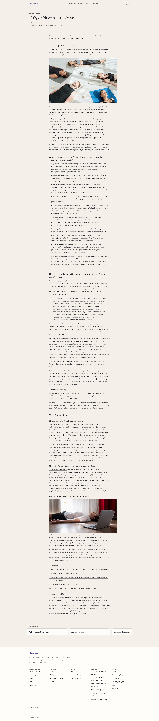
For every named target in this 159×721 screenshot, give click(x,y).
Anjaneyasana (77, 632)
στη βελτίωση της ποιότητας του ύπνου (65, 289)
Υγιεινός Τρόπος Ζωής (78, 678)
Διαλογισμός (54, 675)
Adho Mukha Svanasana (39, 632)
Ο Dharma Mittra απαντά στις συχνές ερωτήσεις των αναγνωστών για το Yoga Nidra (78, 569)
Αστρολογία (33, 675)
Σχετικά (114, 671)
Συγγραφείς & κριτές (118, 675)
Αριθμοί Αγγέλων (34, 671)
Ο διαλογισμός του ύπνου (58, 469)
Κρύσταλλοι (33, 685)
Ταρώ (31, 682)
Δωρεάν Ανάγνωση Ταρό (99, 699)
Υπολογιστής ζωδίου (98, 690)
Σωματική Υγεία (76, 675)
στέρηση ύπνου (86, 187)
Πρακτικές (81, 3)
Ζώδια (31, 678)
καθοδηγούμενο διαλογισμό (79, 107)
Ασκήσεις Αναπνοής (56, 678)
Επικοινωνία (116, 678)
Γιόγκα (38, 13)
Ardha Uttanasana (122, 632)
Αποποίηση (115, 688)
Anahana (33, 3)
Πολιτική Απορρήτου (118, 682)
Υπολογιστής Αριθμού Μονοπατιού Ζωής (98, 679)
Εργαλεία (95, 3)
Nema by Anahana (70, 3)
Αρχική (31, 13)
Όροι (113, 685)
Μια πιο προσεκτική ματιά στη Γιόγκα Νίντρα (65, 584)
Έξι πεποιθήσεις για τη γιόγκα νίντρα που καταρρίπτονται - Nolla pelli (73, 588)
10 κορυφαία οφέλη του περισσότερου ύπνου (64, 573)
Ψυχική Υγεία (75, 671)
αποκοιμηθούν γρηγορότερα (59, 135)
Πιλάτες (52, 682)
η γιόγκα (80, 393)
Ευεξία (88, 3)
